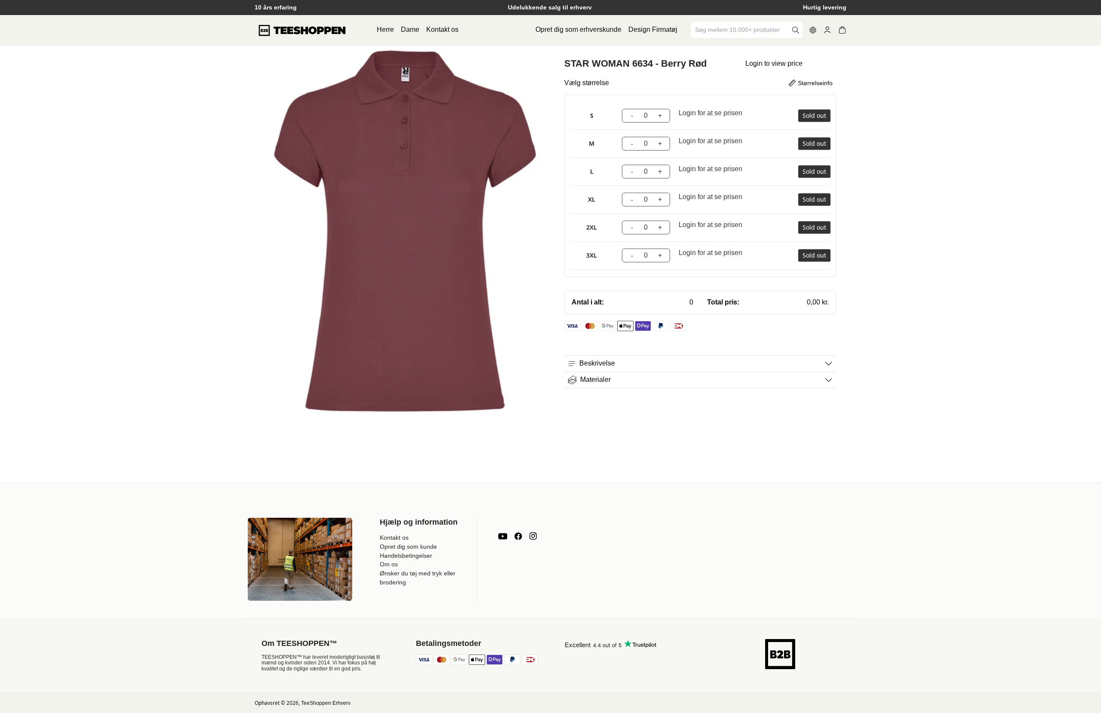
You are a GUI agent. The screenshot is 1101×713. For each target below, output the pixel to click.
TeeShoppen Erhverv (326, 703)
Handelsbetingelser (406, 555)
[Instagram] (533, 536)
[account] (827, 30)
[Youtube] (502, 536)
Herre (385, 29)
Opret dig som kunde (408, 546)
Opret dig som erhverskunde (578, 29)
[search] (796, 30)
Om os (389, 564)
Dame (410, 29)
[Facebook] (518, 536)
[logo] (302, 30)
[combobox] (740, 30)
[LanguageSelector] (812, 30)
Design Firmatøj (652, 29)
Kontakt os (442, 29)
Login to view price (774, 63)
